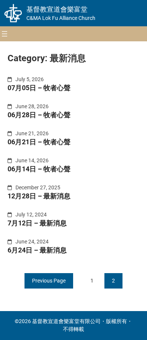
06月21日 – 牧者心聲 (39, 142)
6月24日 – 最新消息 (37, 250)
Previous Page (49, 281)
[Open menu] (4, 33)
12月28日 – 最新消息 (39, 196)
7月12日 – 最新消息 (37, 223)
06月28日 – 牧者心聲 (39, 115)
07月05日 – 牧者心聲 (39, 88)
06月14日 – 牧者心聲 (39, 169)
